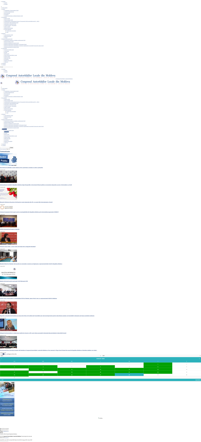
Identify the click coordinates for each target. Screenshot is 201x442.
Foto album (6, 59)
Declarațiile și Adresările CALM (10, 24)
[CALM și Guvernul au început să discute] (8, 227)
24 (14, 374)
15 (157, 369)
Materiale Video (7, 58)
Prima (1, 149)
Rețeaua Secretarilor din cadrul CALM (11, 47)
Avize (7, 32)
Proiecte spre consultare (11, 30)
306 (7, 354)
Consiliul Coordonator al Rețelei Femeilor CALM (13, 15)
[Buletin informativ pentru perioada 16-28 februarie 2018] (8, 278)
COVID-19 (6, 62)
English (5, 2)
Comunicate (6, 51)
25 (43, 374)
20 (100, 372)
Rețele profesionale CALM (7, 39)
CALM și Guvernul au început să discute (9, 229)
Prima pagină (4, 7)
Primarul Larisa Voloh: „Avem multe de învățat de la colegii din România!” (18, 246)
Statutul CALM (7, 18)
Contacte (4, 64)
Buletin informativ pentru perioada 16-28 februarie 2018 (14, 281)
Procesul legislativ (7, 29)
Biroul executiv (7, 13)
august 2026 (100, 358)
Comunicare (4, 48)
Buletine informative (8, 60)
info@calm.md (5, 431)
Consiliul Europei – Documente (10, 25)
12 (71, 369)
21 (129, 372)
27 (100, 374)
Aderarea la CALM (7, 36)
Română (3, 1)
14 (129, 369)
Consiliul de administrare (9, 11)
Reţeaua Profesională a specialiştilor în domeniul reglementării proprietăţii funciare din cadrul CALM (24, 45)
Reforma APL (6, 53)
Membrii (3, 33)
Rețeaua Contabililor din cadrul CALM (11, 43)
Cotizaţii (5, 37)
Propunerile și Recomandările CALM (11, 22)
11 (43, 369)
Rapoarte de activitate (8, 28)
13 (100, 369)
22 (157, 372)
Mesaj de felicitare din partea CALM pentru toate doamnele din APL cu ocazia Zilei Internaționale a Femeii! (26, 202)
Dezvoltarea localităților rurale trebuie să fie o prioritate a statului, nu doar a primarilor (21, 167)
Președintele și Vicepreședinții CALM (11, 10)
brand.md (6, 437)
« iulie (2, 379)
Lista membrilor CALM (8, 34)
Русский (5, 4)
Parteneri (4, 63)
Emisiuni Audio (7, 56)
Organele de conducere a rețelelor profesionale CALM (14, 40)
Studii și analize (7, 26)
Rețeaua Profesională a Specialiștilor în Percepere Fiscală (15, 44)
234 (2, 354)
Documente (4, 17)
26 (71, 374)
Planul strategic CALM (8, 20)
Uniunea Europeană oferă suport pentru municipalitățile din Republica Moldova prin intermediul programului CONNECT (29, 212)
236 (5, 354)
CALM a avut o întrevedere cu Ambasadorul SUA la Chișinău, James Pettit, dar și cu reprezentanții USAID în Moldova (28, 298)
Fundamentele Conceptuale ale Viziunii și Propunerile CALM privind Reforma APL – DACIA (21, 21)
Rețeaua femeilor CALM (8, 41)
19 (71, 372)
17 (14, 372)
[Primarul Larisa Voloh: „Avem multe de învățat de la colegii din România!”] (8, 244)
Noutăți (5, 52)
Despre (3, 9)
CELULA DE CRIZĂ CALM (9, 49)
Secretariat (6, 14)
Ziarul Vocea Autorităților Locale (10, 55)
